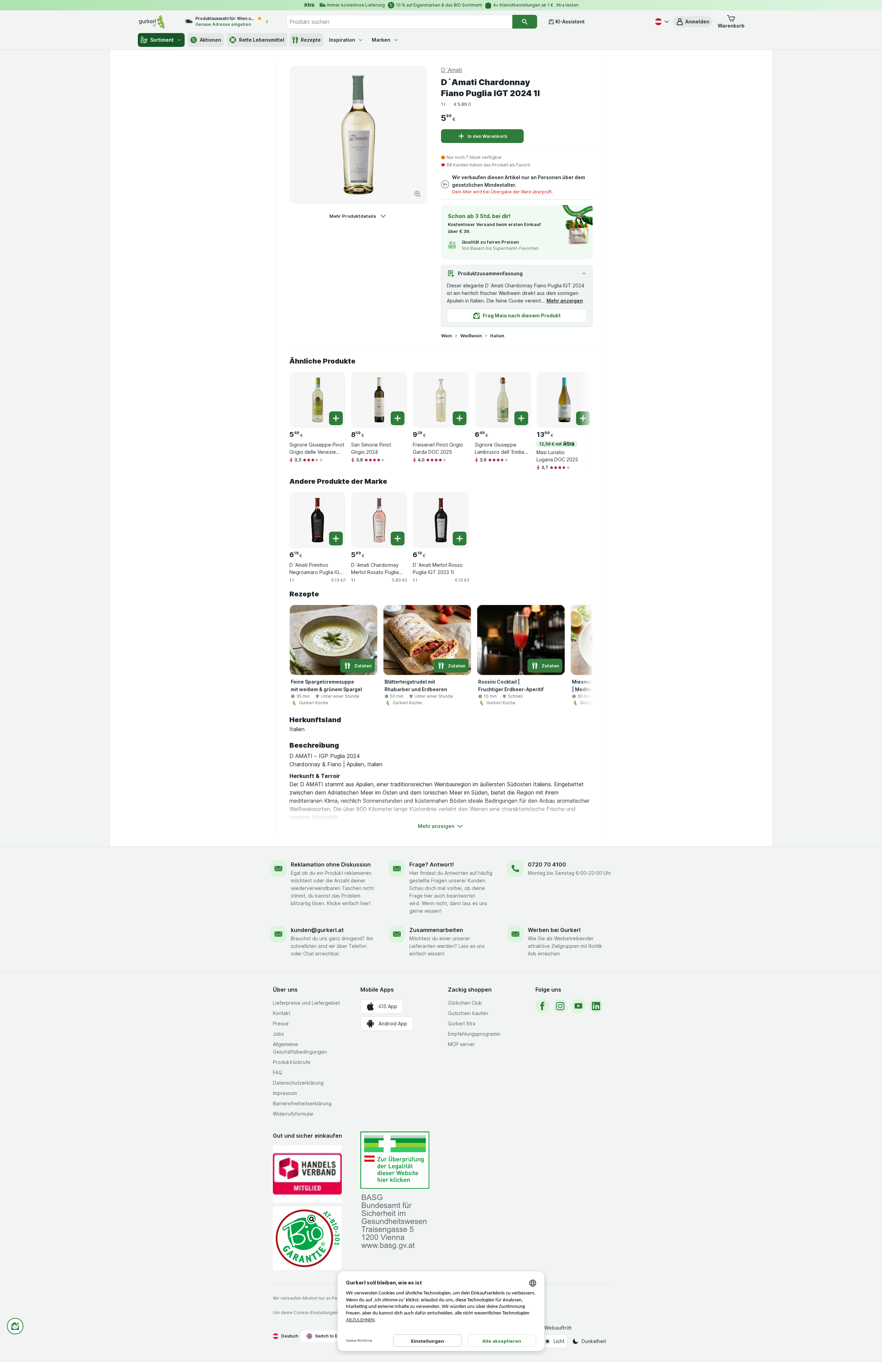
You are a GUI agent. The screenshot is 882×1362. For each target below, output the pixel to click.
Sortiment (162, 40)
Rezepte (311, 40)
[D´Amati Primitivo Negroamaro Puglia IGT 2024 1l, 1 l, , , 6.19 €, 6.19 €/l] (317, 520)
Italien (497, 335)
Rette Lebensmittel (261, 40)
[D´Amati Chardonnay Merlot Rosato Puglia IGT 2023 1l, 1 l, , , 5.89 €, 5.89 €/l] (379, 520)
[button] (692, 21)
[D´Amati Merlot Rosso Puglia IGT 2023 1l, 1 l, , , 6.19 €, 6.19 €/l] (441, 520)
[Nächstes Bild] (579, 399)
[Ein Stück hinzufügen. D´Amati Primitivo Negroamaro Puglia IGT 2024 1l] (336, 538)
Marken (381, 40)
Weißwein (471, 335)
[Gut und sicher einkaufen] (307, 1238)
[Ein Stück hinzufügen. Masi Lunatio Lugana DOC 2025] (583, 418)
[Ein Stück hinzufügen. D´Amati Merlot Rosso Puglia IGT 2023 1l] (459, 538)
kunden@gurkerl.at (317, 929)
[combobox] (399, 22)
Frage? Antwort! (431, 864)
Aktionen (210, 40)
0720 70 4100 (547, 864)
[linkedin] (596, 1006)
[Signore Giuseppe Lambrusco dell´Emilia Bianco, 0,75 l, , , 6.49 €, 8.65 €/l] (503, 400)
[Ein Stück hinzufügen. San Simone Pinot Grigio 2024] (397, 418)
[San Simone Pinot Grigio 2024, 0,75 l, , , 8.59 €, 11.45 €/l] (379, 400)
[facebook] (542, 1006)
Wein (446, 335)
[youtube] (578, 1006)
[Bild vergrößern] (417, 193)
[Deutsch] (661, 22)
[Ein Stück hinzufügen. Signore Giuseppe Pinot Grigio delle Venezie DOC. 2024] (336, 418)
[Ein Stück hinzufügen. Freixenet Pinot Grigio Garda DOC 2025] (459, 418)
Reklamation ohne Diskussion (331, 864)
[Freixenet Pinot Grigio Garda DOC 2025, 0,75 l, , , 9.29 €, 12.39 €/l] (441, 400)
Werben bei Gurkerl (554, 929)
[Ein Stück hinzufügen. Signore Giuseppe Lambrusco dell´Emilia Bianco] (521, 418)
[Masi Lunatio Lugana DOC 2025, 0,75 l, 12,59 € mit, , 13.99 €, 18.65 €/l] (564, 400)
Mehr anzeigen (564, 301)
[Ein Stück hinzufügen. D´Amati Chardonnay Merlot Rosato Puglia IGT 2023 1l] (397, 538)
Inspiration (342, 40)
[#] (394, 1160)
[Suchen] (524, 22)
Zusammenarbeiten (436, 929)
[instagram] (560, 1006)
